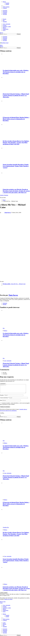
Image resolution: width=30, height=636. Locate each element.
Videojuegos (5, 29)
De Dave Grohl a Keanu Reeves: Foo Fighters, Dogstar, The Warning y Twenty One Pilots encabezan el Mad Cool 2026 (16, 142)
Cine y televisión (6, 24)
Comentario (3, 383)
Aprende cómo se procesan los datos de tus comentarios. (13, 410)
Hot (3, 20)
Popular (4, 19)
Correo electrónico (4, 397)
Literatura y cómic (7, 26)
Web (1, 400)
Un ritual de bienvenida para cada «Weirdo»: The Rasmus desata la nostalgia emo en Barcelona (16, 72)
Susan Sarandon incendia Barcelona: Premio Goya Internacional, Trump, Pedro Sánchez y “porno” (16, 166)
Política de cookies (8, 599)
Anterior (2, 195)
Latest (4, 622)
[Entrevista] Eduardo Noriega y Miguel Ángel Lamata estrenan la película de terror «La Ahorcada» (16, 95)
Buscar (18, 34)
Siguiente (6, 195)
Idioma (4, 1)
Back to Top (2, 601)
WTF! (4, 30)
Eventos (4, 25)
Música (4, 27)
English (7, 4)
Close (1, 602)
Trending (5, 21)
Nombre (2, 395)
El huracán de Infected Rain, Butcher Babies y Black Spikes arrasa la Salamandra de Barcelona (16, 119)
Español (7, 3)
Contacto (5, 8)
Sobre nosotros (6, 6)
